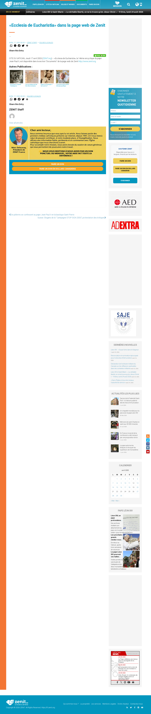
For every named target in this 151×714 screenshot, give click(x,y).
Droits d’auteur (123, 704)
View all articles (16, 123)
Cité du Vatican (52, 4)
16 (121, 487)
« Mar (113, 501)
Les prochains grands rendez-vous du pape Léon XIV (116, 539)
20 (137, 487)
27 (137, 491)
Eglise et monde (68, 4)
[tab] (118, 653)
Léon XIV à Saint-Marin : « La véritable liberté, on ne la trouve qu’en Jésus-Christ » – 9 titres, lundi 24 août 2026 (69, 12)
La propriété (85, 704)
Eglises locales (46, 43)
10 (125, 483)
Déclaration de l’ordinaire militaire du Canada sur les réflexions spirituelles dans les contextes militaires (123, 366)
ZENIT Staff (32, 43)
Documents (82, 4)
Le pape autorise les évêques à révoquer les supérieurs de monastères (129, 448)
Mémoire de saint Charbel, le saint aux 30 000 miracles (129, 423)
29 (117, 496)
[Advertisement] (57, 193)
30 (121, 496)
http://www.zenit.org (87, 61)
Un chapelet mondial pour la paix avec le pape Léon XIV (129, 412)
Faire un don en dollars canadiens (57, 169)
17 (125, 487)
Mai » (117, 501)
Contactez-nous (136, 704)
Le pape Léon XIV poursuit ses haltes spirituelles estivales (116, 556)
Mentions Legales (109, 704)
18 (129, 487)
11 (129, 483)
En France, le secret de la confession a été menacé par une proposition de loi (129, 435)
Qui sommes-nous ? (71, 704)
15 (117, 487)
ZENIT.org (47, 58)
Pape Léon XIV (38, 4)
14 (113, 487)
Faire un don (94, 4)
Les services (96, 704)
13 (137, 483)
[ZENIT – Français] (18, 4)
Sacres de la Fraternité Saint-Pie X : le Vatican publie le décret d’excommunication (130, 400)
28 (113, 496)
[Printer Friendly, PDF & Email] (100, 55)
